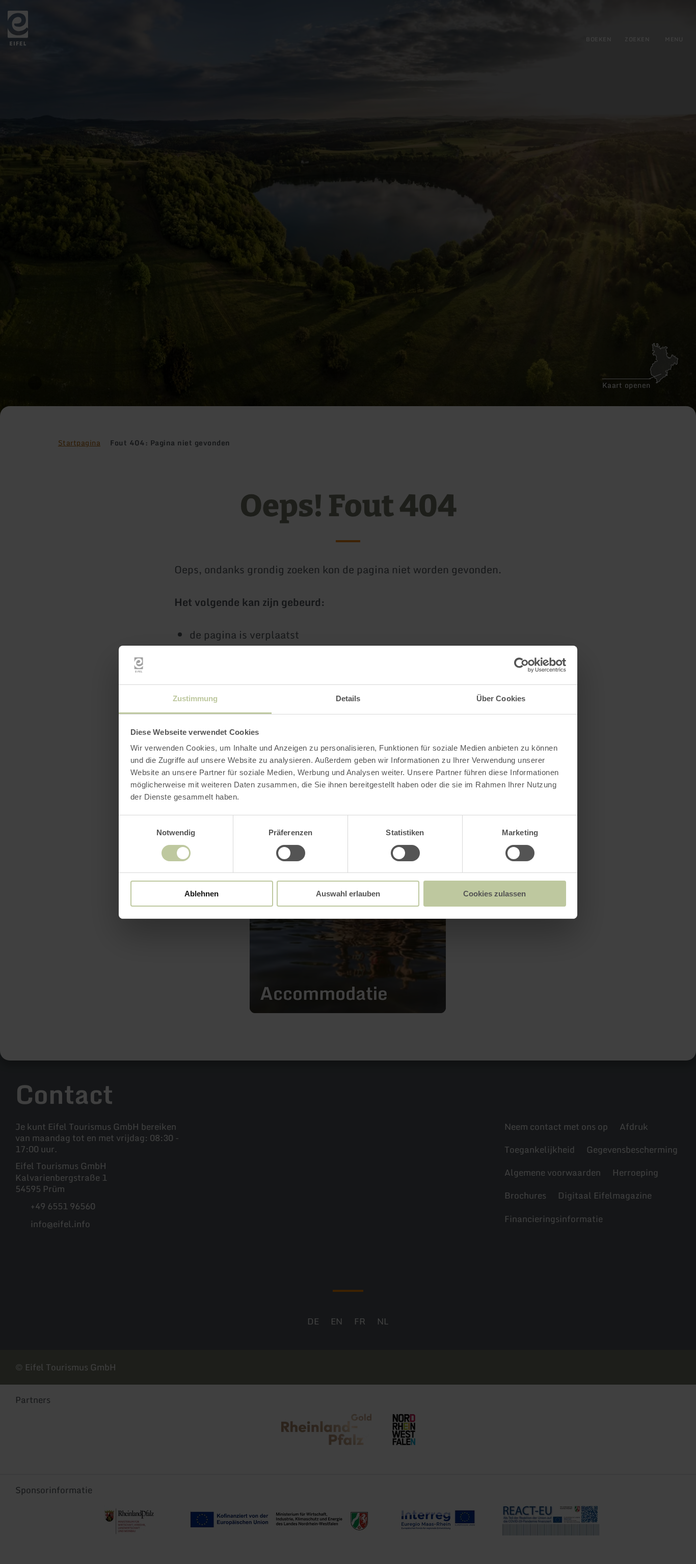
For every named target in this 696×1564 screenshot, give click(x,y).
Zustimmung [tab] (195, 698)
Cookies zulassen (494, 893)
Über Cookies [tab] (500, 698)
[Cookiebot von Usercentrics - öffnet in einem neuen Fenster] (521, 665)
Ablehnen (201, 893)
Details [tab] (348, 698)
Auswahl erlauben (348, 893)
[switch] (290, 853)
